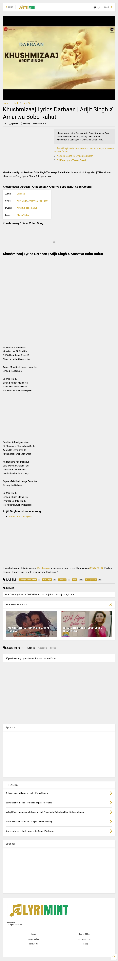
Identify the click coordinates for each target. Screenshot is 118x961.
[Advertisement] (27, 149)
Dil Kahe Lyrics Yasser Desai (71, 160)
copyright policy (84, 939)
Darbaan (21, 194)
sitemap (84, 944)
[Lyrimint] (27, 8)
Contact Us (33, 944)
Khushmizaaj (44, 568)
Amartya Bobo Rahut (38, 201)
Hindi (16, 103)
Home (5, 103)
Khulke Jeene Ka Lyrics (20, 516)
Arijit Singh (28, 103)
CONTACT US (96, 568)
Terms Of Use (85, 934)
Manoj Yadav (23, 215)
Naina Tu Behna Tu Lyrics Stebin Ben (75, 156)
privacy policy (33, 939)
